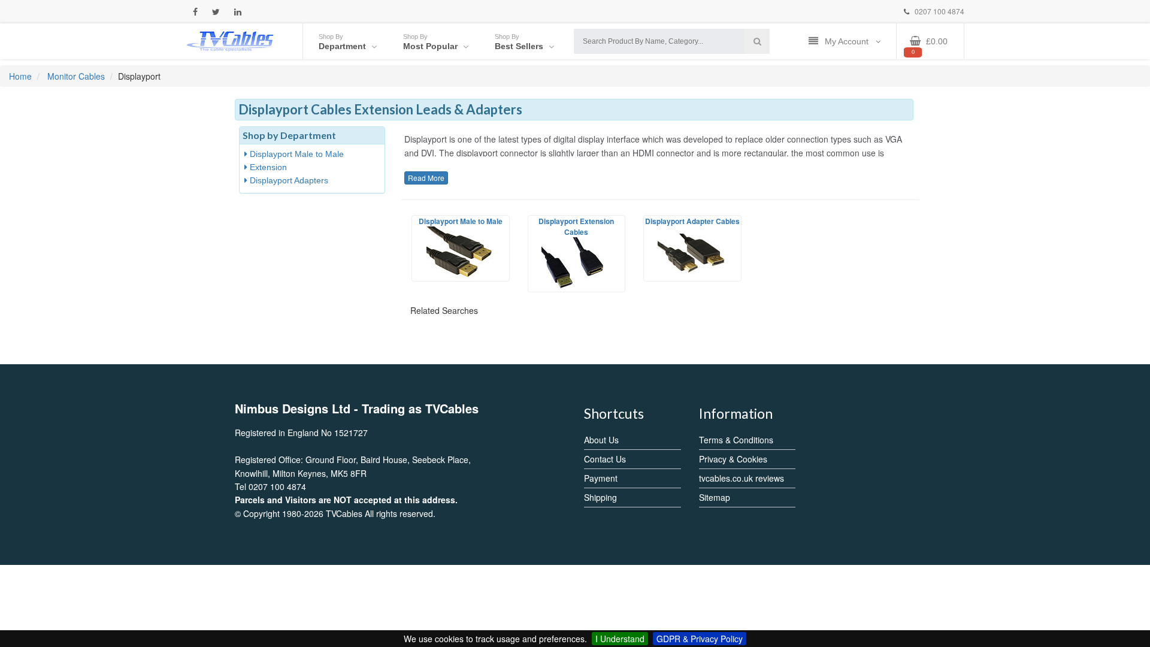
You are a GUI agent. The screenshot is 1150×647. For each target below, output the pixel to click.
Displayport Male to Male (295, 154)
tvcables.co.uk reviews (741, 478)
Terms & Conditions (736, 440)
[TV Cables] (231, 40)
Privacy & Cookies (733, 459)
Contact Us (605, 459)
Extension (267, 167)
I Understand (619, 639)
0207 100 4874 (938, 11)
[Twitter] (216, 11)
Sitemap (714, 497)
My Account (848, 41)
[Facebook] (195, 11)
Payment (601, 478)
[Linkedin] (238, 11)
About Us (601, 440)
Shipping (600, 497)
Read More (426, 178)
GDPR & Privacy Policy (699, 639)
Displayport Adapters (287, 180)
